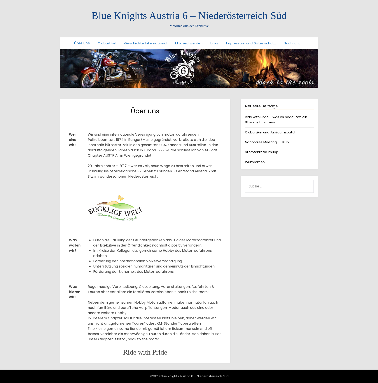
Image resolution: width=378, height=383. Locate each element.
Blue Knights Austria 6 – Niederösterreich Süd (189, 15)
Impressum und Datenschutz (251, 43)
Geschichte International (145, 43)
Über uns (82, 43)
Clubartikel (107, 43)
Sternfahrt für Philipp (261, 152)
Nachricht (292, 43)
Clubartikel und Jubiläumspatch (270, 132)
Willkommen (255, 162)
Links (214, 43)
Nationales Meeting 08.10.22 (267, 142)
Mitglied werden (189, 43)
